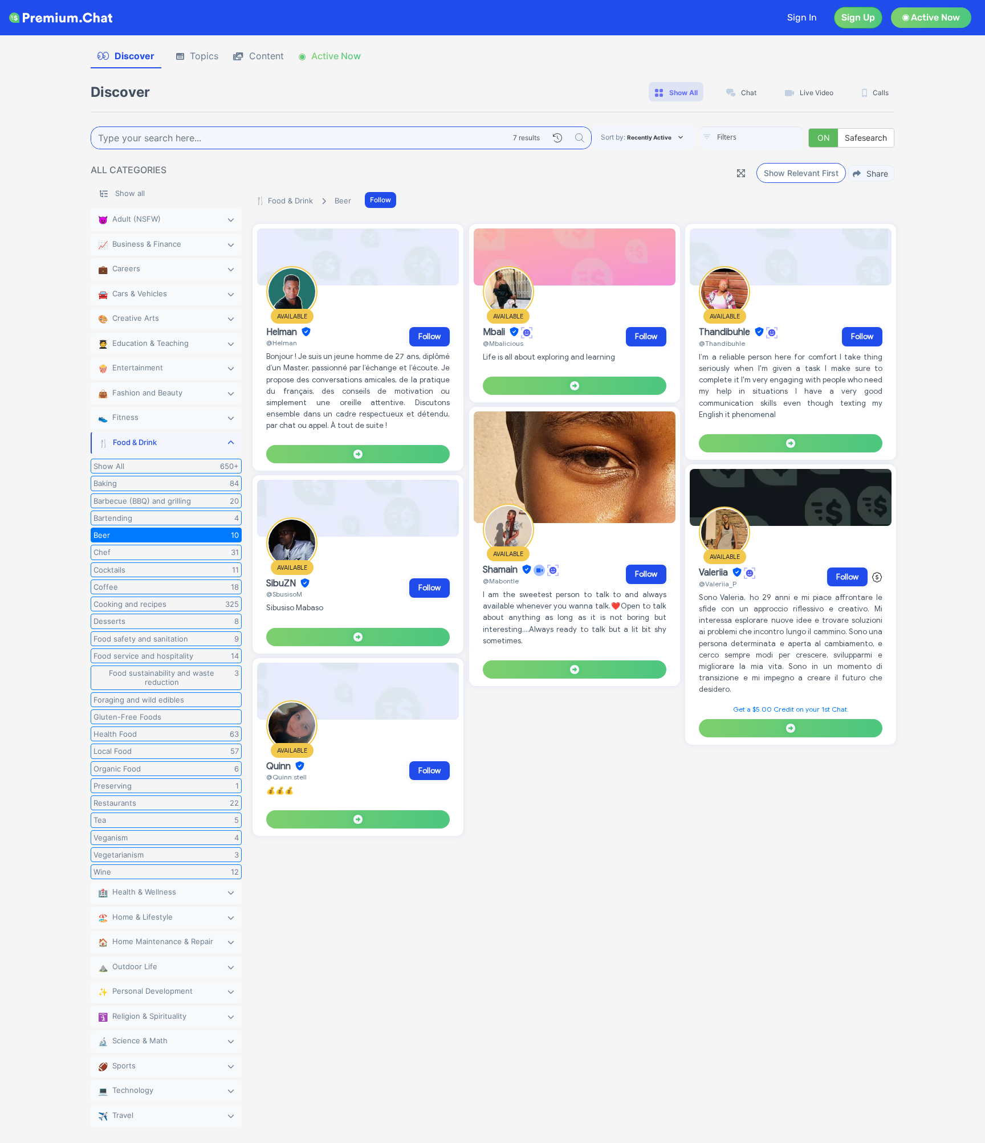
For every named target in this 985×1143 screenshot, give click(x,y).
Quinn (279, 766)
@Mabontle (501, 581)
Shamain (501, 569)
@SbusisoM (284, 594)
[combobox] (751, 137)
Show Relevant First (801, 173)
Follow (380, 199)
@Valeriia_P (717, 583)
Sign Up (858, 17)
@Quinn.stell (286, 777)
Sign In (802, 17)
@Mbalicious (503, 343)
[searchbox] (768, 137)
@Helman (281, 342)
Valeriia (714, 572)
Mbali (495, 332)
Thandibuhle (725, 332)
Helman (282, 332)
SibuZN (282, 583)
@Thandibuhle (722, 343)
